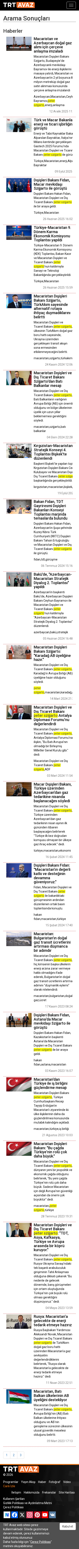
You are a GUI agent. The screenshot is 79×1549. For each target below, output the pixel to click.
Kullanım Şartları (14, 1498)
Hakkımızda (31, 1492)
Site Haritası (67, 1492)
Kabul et (67, 1526)
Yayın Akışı (28, 1482)
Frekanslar (49, 1492)
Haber (42, 1482)
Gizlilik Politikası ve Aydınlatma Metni (27, 1503)
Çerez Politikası (13, 1507)
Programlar (10, 1482)
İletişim (16, 1492)
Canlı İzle (9, 1486)
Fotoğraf (54, 1482)
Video (67, 1482)
